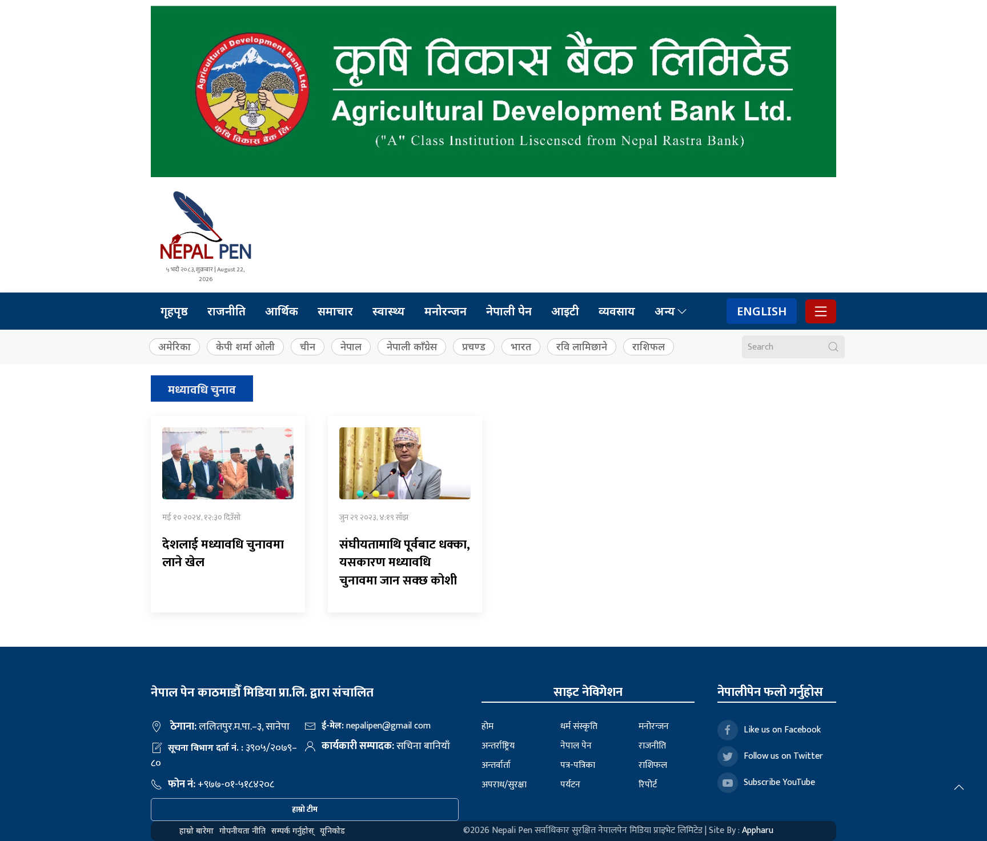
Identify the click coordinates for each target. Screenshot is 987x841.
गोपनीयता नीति (242, 830)
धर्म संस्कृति (578, 726)
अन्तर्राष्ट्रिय (498, 746)
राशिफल (648, 347)
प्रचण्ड (474, 347)
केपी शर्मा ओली (245, 347)
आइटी (565, 311)
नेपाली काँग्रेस (412, 347)
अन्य (665, 311)
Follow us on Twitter (783, 756)
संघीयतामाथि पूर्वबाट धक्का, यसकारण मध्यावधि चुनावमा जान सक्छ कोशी (404, 562)
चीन (307, 347)
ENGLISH (762, 311)
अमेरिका (174, 347)
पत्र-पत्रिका (577, 765)
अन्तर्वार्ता (496, 765)
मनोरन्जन (445, 311)
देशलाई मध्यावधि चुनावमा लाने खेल (223, 553)
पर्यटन (570, 784)
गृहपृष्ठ (174, 311)
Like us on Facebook (782, 730)
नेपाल (351, 347)
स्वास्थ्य (388, 311)
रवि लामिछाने (581, 347)
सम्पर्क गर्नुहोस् (292, 830)
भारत (521, 347)
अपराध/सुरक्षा (504, 784)
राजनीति (226, 311)
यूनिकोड (332, 830)
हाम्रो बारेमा (196, 830)
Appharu (757, 830)
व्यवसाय (617, 311)
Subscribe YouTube (779, 782)
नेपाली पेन (509, 311)
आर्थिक (281, 311)
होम (488, 726)
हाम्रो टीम (305, 809)
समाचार (335, 311)
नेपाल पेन (576, 746)
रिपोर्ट (648, 784)
